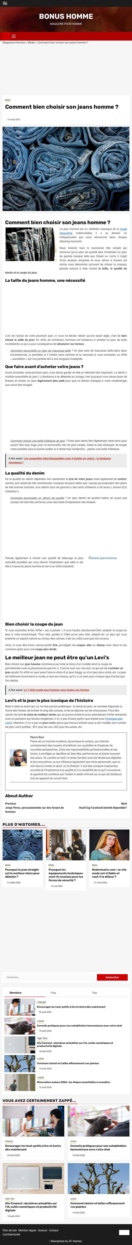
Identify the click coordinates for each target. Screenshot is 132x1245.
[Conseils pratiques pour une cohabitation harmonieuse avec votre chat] (19, 1026)
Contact (53, 1230)
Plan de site (10, 1230)
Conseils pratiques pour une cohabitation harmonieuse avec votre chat (79, 1025)
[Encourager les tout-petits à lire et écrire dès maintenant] (19, 1007)
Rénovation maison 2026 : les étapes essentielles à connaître (73, 1082)
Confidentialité (11, 1234)
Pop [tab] (53, 992)
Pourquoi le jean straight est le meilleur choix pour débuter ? (22, 873)
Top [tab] (94, 992)
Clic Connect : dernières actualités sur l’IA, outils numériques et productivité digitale (31, 1207)
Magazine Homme (14, 42)
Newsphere (57, 1241)
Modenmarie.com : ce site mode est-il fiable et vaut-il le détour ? (109, 873)
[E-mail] (11, 788)
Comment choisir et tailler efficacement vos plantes (68, 1063)
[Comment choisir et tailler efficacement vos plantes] (19, 1063)
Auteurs (42, 1230)
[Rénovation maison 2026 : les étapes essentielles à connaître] (19, 1082)
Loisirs (40, 1021)
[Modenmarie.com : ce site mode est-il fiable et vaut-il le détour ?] (109, 845)
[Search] (127, 36)
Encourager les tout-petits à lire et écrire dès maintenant (71, 1006)
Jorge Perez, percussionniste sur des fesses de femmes (34, 807)
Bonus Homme (66, 16)
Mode (31, 42)
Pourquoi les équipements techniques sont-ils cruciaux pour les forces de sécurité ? (66, 875)
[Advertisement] (66, 70)
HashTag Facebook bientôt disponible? (103, 805)
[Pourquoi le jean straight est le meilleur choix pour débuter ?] (23, 845)
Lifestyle (41, 1002)
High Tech (42, 1038)
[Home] (6, 36)
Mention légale (27, 1230)
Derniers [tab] (15, 992)
